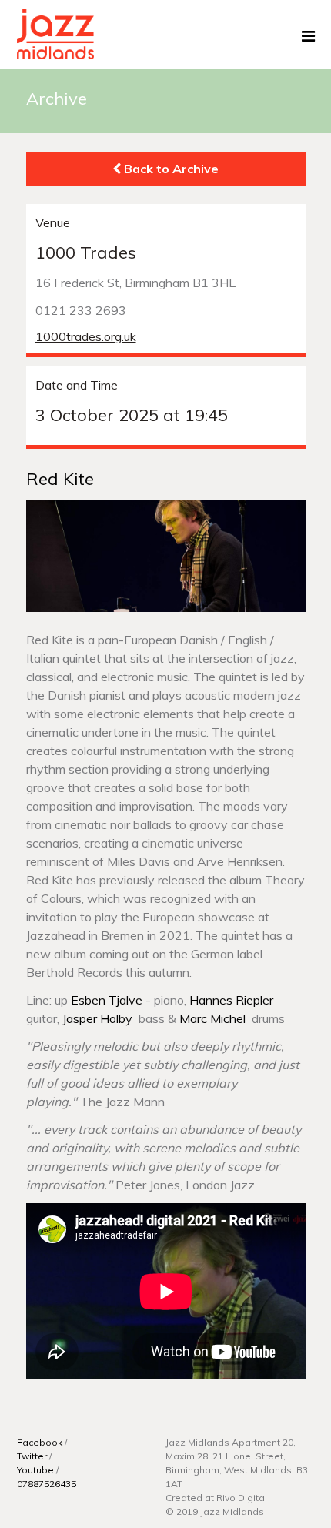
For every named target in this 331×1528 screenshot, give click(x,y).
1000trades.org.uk (85, 336)
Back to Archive (170, 168)
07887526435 (46, 1484)
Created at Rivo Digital (216, 1497)
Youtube (35, 1470)
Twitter (32, 1456)
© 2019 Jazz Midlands (215, 1511)
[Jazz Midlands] (55, 33)
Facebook (39, 1442)
